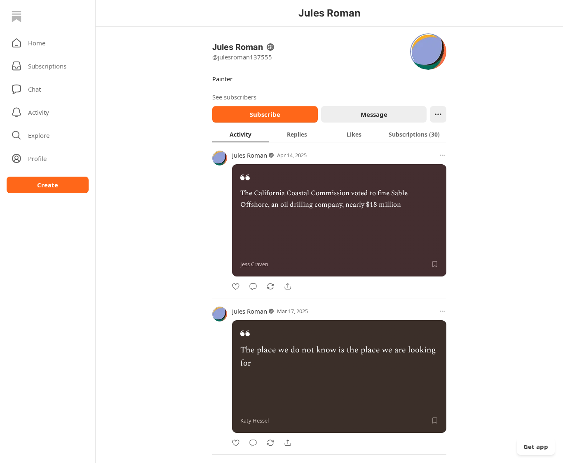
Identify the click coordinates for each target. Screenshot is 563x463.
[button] (48, 43)
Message (374, 114)
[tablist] (329, 134)
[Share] (288, 286)
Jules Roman (249, 155)
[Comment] (253, 286)
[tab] (240, 134)
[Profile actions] (438, 114)
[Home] (16, 16)
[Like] (236, 286)
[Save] (434, 264)
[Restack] (270, 286)
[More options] (442, 155)
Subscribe (265, 114)
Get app (535, 446)
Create (47, 185)
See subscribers (234, 97)
